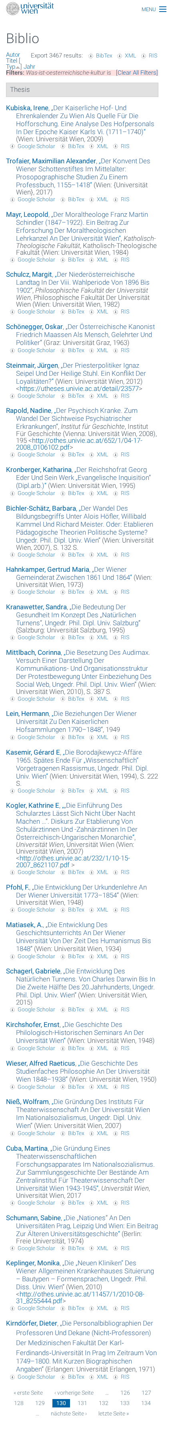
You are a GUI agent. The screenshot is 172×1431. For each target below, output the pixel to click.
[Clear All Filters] (137, 72)
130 (61, 1403)
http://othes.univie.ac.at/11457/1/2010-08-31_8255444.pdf (80, 1297)
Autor (13, 54)
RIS (153, 55)
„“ (85, 120)
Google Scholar (36, 146)
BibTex (104, 55)
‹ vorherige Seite (74, 1392)
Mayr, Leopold (27, 214)
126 (125, 1392)
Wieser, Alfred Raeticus (40, 1063)
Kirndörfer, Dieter (31, 1323)
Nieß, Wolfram (27, 1102)
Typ (10, 66)
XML (130, 55)
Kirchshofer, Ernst (33, 1025)
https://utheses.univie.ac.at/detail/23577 (79, 388)
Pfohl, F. (17, 887)
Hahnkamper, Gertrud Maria (47, 569)
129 (40, 1403)
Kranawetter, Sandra (36, 607)
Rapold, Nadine (28, 410)
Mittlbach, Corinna (33, 652)
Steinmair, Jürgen (32, 365)
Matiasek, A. (24, 925)
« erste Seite (28, 1392)
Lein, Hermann (27, 713)
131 (82, 1403)
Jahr (29, 66)
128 (19, 1403)
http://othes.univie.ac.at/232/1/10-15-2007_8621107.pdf (73, 861)
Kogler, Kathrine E (32, 805)
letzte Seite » (113, 1413)
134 (146, 1403)
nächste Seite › (69, 1413)
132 (103, 1403)
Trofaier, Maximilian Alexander (51, 161)
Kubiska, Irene (27, 108)
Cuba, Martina (27, 1148)
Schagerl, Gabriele (33, 971)
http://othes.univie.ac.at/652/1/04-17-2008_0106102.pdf (79, 443)
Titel (11, 60)
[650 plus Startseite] (86, 9)
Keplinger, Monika (33, 1263)
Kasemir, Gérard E (33, 752)
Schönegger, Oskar (34, 327)
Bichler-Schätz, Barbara (41, 508)
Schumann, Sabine (33, 1218)
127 (146, 1392)
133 (125, 1403)
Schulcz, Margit (29, 274)
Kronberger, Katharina (39, 470)
